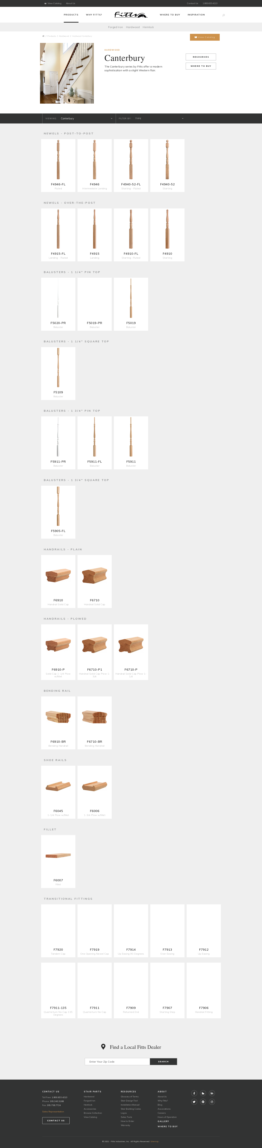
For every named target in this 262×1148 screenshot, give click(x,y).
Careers (162, 1113)
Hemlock (148, 27)
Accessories (90, 1109)
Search (163, 1061)
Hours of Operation (167, 1117)
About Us (70, 3)
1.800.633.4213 (210, 3)
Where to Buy (170, 14)
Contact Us (192, 3)
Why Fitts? (94, 14)
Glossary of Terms (130, 1096)
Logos (124, 1113)
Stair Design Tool (129, 1100)
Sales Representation (53, 1111)
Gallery (163, 1121)
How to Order (127, 1121)
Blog (160, 1105)
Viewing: (51, 118)
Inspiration (196, 14)
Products (71, 14)
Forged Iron (115, 27)
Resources (201, 57)
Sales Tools (126, 1117)
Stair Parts (93, 1091)
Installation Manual (130, 1105)
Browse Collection (93, 1113)
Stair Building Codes (131, 1109)
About (162, 1091)
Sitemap (155, 1141)
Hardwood (133, 27)
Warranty (125, 1125)
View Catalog (54, 3)
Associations (164, 1109)
